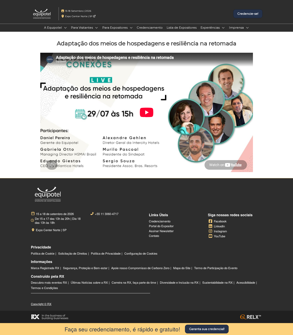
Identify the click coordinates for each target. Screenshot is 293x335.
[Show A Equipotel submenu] (65, 27)
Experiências (210, 27)
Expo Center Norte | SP (79, 16)
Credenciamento (150, 27)
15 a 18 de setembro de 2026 (55, 214)
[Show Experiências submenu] (223, 27)
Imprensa (237, 27)
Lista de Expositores (182, 27)
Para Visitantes (82, 27)
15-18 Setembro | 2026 (78, 10)
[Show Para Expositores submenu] (131, 27)
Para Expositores (115, 27)
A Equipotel (53, 27)
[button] (248, 13)
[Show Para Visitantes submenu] (96, 27)
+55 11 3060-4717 (106, 214)
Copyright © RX (41, 304)
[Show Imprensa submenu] (247, 27)
